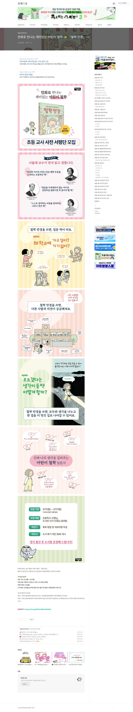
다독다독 (32, 25)
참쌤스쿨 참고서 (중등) (101, 189)
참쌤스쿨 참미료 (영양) (101, 192)
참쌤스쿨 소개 (98, 80)
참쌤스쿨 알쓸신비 (99, 106)
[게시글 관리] (25, 619)
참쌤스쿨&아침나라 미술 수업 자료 (104, 118)
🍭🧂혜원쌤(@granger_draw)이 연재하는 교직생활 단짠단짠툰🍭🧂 (38, 634)
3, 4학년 (97, 124)
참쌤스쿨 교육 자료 (99, 88)
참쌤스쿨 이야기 (99, 77)
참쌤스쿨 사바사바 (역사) (101, 145)
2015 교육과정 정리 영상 (101, 140)
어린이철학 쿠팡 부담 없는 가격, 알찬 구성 (34, 61)
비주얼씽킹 (44, 25)
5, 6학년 (97, 126)
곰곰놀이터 (21, 25)
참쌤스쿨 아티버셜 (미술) (101, 157)
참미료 (100, 25)
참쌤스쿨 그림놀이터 (100, 109)
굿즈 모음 (97, 170)
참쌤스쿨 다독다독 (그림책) (102, 143)
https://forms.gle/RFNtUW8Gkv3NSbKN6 (38, 609)
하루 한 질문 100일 (26, 74)
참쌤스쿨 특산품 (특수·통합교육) (103, 195)
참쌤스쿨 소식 (98, 82)
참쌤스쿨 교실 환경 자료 (101, 95)
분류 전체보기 (98, 74)
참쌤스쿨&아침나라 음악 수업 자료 (104, 121)
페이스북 (96, 219)
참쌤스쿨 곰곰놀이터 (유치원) (102, 101)
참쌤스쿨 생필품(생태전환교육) (103, 148)
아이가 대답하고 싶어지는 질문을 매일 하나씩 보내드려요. (37, 77)
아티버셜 (55, 25)
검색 (109, 3)
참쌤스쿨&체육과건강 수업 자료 (103, 129)
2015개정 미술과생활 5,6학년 (102, 160)
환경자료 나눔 (98, 165)
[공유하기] (23, 619)
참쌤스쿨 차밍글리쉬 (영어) (102, 186)
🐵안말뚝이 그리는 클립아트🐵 (28, 632)
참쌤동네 (97, 201)
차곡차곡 (77, 25)
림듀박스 (97, 173)
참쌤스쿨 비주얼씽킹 (100, 137)
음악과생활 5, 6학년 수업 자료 (102, 98)
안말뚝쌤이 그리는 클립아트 (102, 177)
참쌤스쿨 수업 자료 (100, 90)
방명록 (109, 25)
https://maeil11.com (26, 72)
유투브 (104, 219)
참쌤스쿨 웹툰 (98, 85)
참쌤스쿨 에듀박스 (25, 629)
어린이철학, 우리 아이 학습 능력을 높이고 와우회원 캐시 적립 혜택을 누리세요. (43, 64)
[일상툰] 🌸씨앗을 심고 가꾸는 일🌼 (29, 641)
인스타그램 (100, 219)
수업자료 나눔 (98, 168)
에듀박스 (66, 25)
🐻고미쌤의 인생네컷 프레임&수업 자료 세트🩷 (32, 637)
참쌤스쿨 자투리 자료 (100, 93)
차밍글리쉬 (89, 25)
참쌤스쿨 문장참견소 (100, 115)
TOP (113, 708)
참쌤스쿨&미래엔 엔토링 (101, 112)
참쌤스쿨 (22, 3)
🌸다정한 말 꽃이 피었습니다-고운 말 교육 (31, 639)
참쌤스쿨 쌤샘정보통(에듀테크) (103, 151)
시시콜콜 (97, 175)
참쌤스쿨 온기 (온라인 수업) (102, 198)
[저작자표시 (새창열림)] (36, 619)
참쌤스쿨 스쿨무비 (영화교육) (102, 154)
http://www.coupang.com (27, 59)
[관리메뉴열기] (129, 3)
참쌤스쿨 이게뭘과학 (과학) (102, 180)
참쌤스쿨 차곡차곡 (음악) (101, 183)
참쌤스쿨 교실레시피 (100, 104)
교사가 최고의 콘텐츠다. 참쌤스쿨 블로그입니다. (33, 680)
